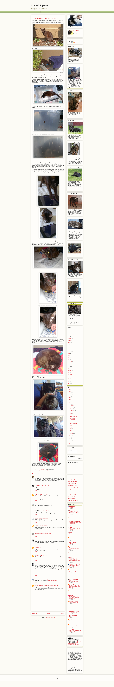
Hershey (78, 12)
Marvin (45, 470)
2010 (70, 443)
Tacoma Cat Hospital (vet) (73, 500)
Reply (36, 482)
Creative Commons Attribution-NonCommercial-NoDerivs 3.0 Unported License (73, 644)
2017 (70, 402)
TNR (69, 372)
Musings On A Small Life (74, 537)
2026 (70, 389)
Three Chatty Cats (38, 547)
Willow (55, 12)
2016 (70, 404)
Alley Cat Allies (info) (71, 490)
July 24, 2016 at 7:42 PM (41, 476)
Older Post (62, 613)
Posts (70, 450)
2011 (70, 441)
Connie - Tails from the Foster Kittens (42, 585)
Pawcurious (71, 605)
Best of (68, 12)
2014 (70, 437)
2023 (70, 392)
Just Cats (71, 619)
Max (64, 12)
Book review (70, 331)
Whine (70, 616)
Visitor (69, 381)
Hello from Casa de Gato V (73, 581)
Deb (35, 476)
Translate (76, 42)
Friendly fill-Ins (71, 507)
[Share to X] (51, 469)
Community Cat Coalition (72, 481)
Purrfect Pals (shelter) (72, 483)
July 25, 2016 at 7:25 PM (46, 547)
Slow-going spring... (72, 620)
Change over (71, 543)
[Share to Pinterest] (53, 469)
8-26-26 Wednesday (72, 524)
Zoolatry (70, 527)
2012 (70, 440)
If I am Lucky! (71, 533)
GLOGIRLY (71, 595)
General (69, 338)
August (71, 411)
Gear (69, 336)
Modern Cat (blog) (71, 479)
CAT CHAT (71, 557)
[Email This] (49, 469)
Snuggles (69, 370)
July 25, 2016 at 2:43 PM (46, 533)
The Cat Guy (76, 30)
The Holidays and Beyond (73, 571)
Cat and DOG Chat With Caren (40, 579)
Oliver (51, 12)
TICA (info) (70, 492)
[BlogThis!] (50, 469)
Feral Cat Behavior (73, 575)
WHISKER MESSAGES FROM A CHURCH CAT (75, 570)
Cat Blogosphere (72, 510)
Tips (68, 378)
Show (69, 368)
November (72, 407)
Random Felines (72, 542)
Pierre (69, 357)
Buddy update (72, 414)
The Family (70, 374)
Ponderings (70, 361)
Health (43, 470)
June (71, 425)
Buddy (60, 12)
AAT (35, 470)
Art (68, 329)
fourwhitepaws (39, 5)
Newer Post (34, 613)
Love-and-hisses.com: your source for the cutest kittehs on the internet (75, 522)
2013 (70, 438)
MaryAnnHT (37, 555)
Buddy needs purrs (73, 416)
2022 (70, 394)
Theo (42, 12)
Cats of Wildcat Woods (73, 601)
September (72, 410)
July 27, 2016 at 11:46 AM (53, 585)
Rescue (69, 364)
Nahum (38, 12)
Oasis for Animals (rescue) (73, 485)
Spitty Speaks (72, 624)
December (72, 405)
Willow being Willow (73, 423)
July (71, 413)
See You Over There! (72, 576)
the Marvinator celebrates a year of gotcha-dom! (74, 419)
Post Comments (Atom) (50, 617)
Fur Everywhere (72, 552)
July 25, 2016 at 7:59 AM (44, 494)
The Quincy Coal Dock (73, 612)
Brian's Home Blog (38, 533)
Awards (73, 12)
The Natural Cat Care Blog (74, 564)
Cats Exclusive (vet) (71, 496)
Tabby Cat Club (72, 584)
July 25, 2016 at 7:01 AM (44, 485)
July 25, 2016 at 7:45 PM (44, 555)
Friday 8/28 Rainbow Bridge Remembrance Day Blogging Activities (74, 512)
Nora (69, 353)
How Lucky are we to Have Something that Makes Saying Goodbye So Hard (74, 597)
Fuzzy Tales (37, 494)
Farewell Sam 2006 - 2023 (73, 602)
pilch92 (36, 525)
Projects (69, 362)
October (71, 408)
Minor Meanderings (73, 615)
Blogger (63, 678)
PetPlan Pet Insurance (72, 477)
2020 (70, 397)
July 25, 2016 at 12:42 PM (42, 525)
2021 (70, 396)
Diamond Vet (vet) (71, 498)
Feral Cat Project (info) (72, 494)
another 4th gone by (73, 421)
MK (68, 344)
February (72, 431)
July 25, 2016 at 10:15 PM (50, 579)
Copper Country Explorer (74, 611)
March (71, 430)
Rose (47, 12)
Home (33, 12)
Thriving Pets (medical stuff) (73, 489)
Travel (69, 379)
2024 (70, 391)
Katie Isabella (37, 485)
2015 (70, 435)
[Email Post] (47, 469)
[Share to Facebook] (52, 469)
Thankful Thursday (72, 553)
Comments (71, 452)
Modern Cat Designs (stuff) (73, 487)
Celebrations (39, 470)
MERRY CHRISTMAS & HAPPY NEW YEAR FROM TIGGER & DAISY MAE (74, 586)
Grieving (69, 340)
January (71, 433)
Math (69, 347)
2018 (70, 400)
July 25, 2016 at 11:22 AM (44, 510)
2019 (70, 399)
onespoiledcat (72, 506)
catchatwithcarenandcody (52, 580)
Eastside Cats (37, 518)
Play (68, 359)
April (71, 428)
